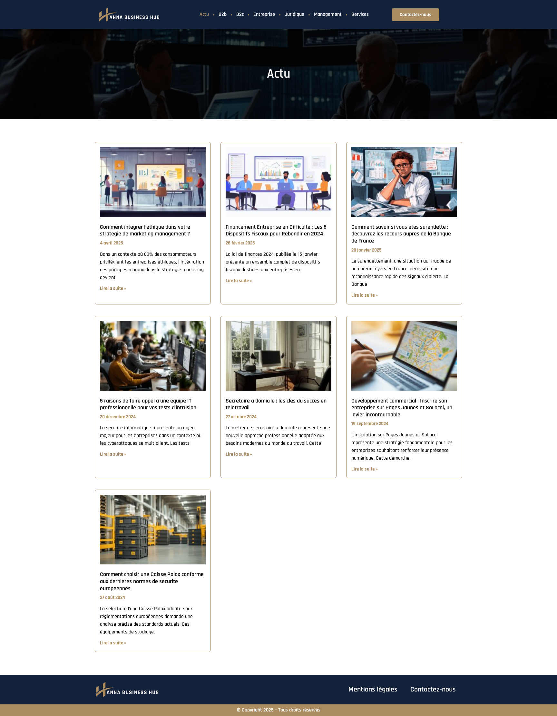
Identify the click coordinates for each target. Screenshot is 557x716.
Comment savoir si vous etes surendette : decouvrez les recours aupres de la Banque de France (401, 233)
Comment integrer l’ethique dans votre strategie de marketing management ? (145, 230)
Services (360, 14)
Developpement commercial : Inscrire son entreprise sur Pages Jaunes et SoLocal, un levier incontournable (401, 407)
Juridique (294, 14)
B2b (223, 14)
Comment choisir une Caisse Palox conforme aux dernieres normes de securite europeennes (152, 581)
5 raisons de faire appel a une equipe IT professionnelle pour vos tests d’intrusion (148, 404)
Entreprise (264, 14)
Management (328, 14)
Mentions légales (372, 689)
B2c (240, 14)
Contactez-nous (433, 689)
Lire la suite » (113, 288)
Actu (204, 14)
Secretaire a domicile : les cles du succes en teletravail (276, 404)
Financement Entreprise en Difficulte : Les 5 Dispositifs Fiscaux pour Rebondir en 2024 (276, 230)
